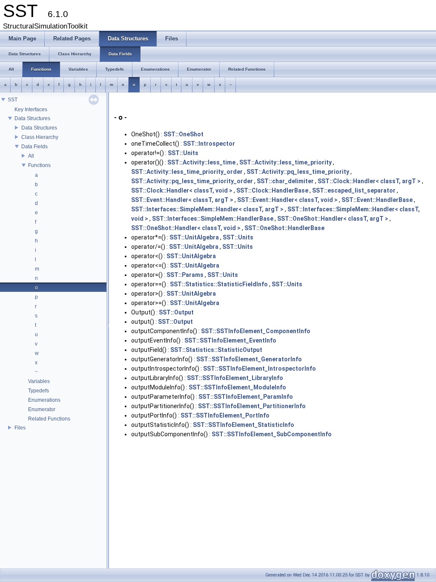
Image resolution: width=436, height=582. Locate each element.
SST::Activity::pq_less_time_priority (298, 171)
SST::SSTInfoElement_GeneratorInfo (249, 359)
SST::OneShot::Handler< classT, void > (186, 228)
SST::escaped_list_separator (354, 190)
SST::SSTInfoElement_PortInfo (225, 415)
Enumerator (41, 409)
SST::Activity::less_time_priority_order (187, 171)
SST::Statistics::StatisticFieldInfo (219, 284)
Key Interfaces (30, 109)
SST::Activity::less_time (201, 162)
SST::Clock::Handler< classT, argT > (369, 181)
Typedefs (38, 391)
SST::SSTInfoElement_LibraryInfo (235, 378)
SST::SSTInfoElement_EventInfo (230, 340)
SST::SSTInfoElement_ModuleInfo (237, 387)
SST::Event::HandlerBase (377, 199)
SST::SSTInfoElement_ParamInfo (245, 396)
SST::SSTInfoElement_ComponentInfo (255, 331)
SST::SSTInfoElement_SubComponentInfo (272, 434)
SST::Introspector (209, 143)
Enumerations (44, 400)
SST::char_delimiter (285, 181)
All (31, 156)
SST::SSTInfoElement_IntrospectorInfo (259, 368)
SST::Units (183, 153)
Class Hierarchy (39, 137)
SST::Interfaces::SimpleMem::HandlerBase (212, 218)
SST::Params (185, 274)
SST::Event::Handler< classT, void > (287, 199)
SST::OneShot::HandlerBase (284, 228)
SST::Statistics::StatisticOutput (216, 349)
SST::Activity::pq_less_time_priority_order (192, 181)
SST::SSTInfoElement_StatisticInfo (243, 424)
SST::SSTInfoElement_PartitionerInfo (252, 406)
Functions (39, 165)
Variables (39, 381)
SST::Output (176, 312)
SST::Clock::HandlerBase (272, 190)
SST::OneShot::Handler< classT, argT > (332, 218)
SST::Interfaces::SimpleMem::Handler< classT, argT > (207, 209)
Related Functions (49, 419)
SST (12, 100)
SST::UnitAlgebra (194, 237)
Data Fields (34, 147)
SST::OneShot (184, 134)
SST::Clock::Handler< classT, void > (181, 190)
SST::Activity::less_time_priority (285, 162)
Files (20, 428)
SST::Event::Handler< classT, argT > (182, 199)
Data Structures (32, 118)
